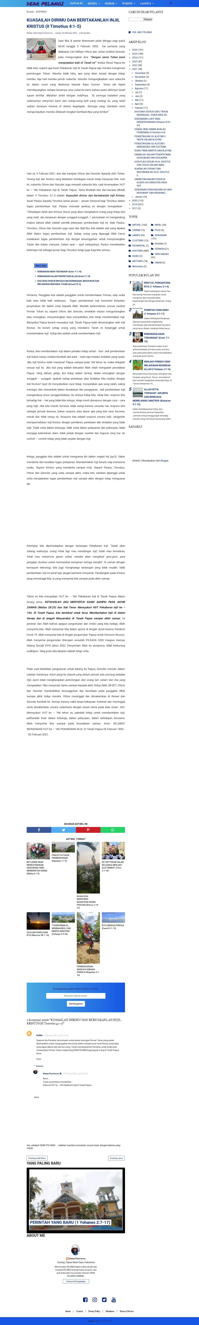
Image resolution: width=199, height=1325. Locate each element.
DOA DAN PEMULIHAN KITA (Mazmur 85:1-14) (38, 934)
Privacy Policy (94, 1311)
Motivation (137, 266)
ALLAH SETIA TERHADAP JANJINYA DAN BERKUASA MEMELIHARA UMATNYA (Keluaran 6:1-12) (152, 397)
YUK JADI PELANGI (142, 32)
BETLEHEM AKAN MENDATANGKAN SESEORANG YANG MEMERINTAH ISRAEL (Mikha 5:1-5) (37, 868)
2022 (135, 65)
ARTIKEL (92, 3)
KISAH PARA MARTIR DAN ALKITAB (152, 150)
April (137, 104)
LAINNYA (145, 3)
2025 (135, 53)
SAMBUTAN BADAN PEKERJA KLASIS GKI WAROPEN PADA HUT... (150, 182)
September (141, 84)
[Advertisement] (76, 147)
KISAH (135, 256)
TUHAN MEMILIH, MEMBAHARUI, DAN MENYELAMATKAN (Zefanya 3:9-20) (61, 929)
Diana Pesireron (51, 1073)
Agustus (139, 88)
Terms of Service (127, 1311)
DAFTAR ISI (76, 3)
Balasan (39, 1066)
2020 (135, 200)
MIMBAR (110, 3)
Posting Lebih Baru (37, 1158)
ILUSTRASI (138, 240)
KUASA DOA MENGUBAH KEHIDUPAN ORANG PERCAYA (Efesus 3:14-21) (88, 902)
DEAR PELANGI (45, 3)
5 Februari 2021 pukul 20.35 (55, 1035)
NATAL (158, 224)
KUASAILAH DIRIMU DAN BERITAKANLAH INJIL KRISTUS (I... (151, 172)
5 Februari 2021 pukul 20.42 (75, 1073)
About (68, 1311)
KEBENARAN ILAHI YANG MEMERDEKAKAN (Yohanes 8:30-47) (152, 122)
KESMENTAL (138, 245)
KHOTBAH (137, 250)
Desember (140, 73)
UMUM (158, 262)
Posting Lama (116, 1158)
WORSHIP (127, 3)
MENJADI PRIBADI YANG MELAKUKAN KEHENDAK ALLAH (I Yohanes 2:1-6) (157, 365)
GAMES (136, 235)
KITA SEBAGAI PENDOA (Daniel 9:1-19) (113, 927)
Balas (38, 1059)
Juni (137, 96)
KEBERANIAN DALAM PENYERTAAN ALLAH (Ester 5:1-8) (63, 276)
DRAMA (136, 230)
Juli (137, 92)
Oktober (139, 80)
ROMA (39, 1035)
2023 (135, 61)
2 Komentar (84, 33)
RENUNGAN (161, 235)
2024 (135, 57)
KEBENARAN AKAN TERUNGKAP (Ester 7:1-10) (59, 271)
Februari (139, 107)
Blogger (164, 460)
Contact (79, 1311)
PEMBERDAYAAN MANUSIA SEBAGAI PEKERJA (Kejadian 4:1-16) (88, 970)
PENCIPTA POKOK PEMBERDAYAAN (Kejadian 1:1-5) (60, 858)
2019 (135, 204)
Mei (137, 100)
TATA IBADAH (162, 254)
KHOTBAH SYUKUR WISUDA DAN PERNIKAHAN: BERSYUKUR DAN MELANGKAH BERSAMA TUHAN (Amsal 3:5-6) (68, 282)
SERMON (159, 248)
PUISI (158, 230)
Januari (139, 196)
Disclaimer (110, 1311)
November (140, 76)
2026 (135, 49)
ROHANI (159, 243)
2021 (135, 69)
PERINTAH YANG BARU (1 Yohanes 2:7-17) (70, 1222)
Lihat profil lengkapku (76, 1281)
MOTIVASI (137, 261)
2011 (135, 208)
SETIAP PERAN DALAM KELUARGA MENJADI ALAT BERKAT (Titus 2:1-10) (113, 866)
